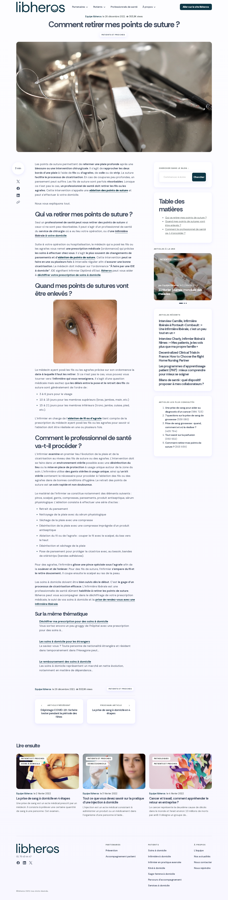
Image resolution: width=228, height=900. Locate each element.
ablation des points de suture (108, 190)
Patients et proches (113, 35)
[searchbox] (175, 177)
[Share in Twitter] (18, 181)
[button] (154, 277)
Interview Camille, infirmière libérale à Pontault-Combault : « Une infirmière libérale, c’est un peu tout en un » (182, 327)
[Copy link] (18, 202)
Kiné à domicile (156, 868)
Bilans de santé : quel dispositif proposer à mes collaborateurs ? (181, 382)
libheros (106, 270)
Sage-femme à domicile (161, 874)
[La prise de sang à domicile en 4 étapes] (111, 711)
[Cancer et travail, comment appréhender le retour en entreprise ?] (180, 771)
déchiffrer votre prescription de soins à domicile (69, 275)
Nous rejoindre (202, 868)
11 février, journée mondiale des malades (180, 292)
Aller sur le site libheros (196, 6)
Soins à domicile (30, 764)
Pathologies (161, 758)
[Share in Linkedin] (18, 195)
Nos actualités (202, 856)
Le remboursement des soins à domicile (65, 661)
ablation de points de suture (76, 257)
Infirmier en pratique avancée (164, 862)
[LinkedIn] (24, 863)
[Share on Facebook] (18, 188)
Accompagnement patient (121, 856)
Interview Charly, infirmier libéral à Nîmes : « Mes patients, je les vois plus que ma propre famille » (182, 343)
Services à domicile (158, 885)
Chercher (199, 177)
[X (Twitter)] (31, 863)
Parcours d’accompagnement (164, 879)
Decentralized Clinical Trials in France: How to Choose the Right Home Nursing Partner (181, 357)
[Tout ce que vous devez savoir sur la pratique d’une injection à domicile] (114, 771)
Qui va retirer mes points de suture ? (186, 217)
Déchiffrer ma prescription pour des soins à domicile (73, 621)
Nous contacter (203, 862)
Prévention (112, 850)
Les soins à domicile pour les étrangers (64, 641)
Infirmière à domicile (159, 856)
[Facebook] (18, 863)
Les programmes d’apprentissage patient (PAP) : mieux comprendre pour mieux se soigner (182, 370)
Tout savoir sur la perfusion (180, 435)
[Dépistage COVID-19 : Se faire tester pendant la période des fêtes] (59, 711)
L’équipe (198, 850)
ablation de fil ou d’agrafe (85, 418)
